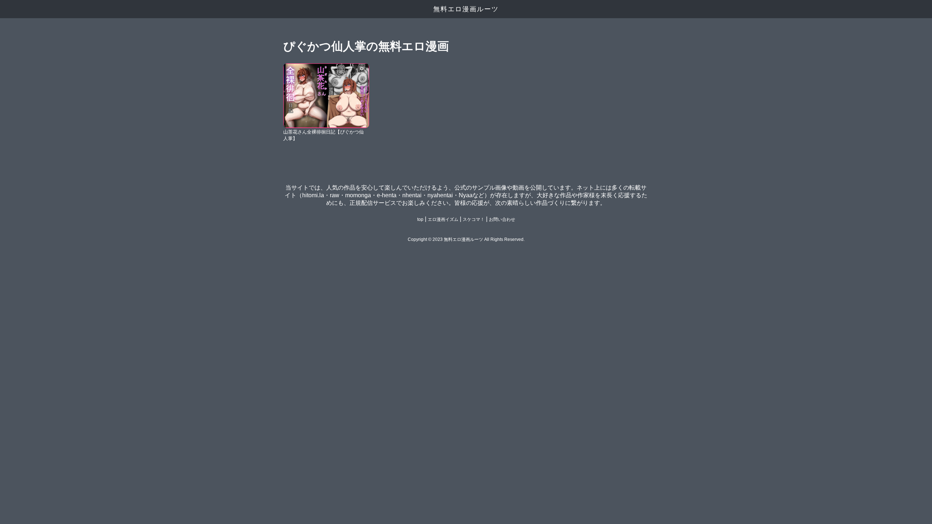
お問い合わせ (502, 219)
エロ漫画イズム (443, 219)
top (420, 219)
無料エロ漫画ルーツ (466, 9)
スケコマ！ (474, 219)
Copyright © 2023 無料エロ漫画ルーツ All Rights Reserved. (466, 239)
